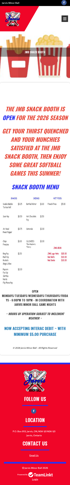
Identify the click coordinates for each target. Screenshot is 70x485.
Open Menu (65, 18)
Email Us (34, 455)
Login (35, 479)
